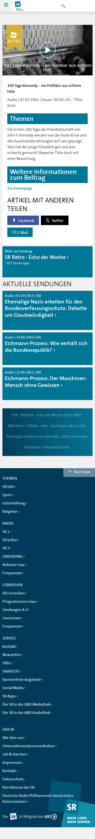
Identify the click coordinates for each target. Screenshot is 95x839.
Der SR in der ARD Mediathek (26, 704)
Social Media (12, 687)
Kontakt (9, 646)
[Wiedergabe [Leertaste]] (48, 50)
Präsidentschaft (55, 447)
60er (45, 425)
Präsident (32, 447)
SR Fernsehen (13, 593)
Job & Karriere (14, 754)
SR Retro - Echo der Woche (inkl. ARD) (51, 415)
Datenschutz (13, 779)
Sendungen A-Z (15, 609)
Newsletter (11, 654)
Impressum (11, 762)
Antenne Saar (13, 564)
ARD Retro (16, 425)
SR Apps (9, 696)
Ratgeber (10, 511)
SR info (8, 486)
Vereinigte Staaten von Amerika (32, 436)
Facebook (25, 220)
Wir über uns (13, 737)
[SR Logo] (19, 6)
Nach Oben (82, 472)
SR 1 (6, 531)
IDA (15, 415)
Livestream (11, 618)
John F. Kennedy (74, 436)
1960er (33, 425)
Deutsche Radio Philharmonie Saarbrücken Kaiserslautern (38, 798)
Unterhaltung (13, 503)
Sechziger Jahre (63, 425)
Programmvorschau (19, 601)
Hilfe (6, 663)
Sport (7, 494)
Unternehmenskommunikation (28, 746)
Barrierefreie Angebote (21, 679)
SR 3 (6, 548)
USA (82, 425)
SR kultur (10, 540)
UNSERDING (12, 556)
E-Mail (22, 232)
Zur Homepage (19, 188)
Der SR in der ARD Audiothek (26, 712)
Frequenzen (12, 573)
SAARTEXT (11, 671)
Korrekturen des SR (18, 787)
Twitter (57, 220)
